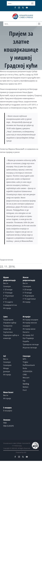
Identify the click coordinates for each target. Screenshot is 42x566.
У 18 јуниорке (28, 296)
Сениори (7, 286)
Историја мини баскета (29, 330)
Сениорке (27, 286)
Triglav (25, 362)
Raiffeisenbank (29, 365)
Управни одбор (9, 322)
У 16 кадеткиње (29, 299)
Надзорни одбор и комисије (11, 336)
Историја (7, 308)
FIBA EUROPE (8, 426)
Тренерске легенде (31, 344)
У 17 (5, 299)
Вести (5, 283)
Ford (24, 390)
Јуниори (6, 371)
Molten (25, 387)
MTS (24, 359)
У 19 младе (27, 292)
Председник (8, 319)
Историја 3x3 (28, 335)
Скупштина (8, 332)
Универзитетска (10, 305)
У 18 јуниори (8, 296)
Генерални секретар (7, 327)
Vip (24, 381)
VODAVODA (27, 371)
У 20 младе (27, 289)
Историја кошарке (30, 319)
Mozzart (26, 377)
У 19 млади (7, 292)
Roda (25, 368)
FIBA (5, 423)
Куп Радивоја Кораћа (28, 340)
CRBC (25, 374)
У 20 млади (7, 289)
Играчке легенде (30, 347)
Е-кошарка (7, 410)
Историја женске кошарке (30, 324)
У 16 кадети (8, 302)
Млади (6, 368)
